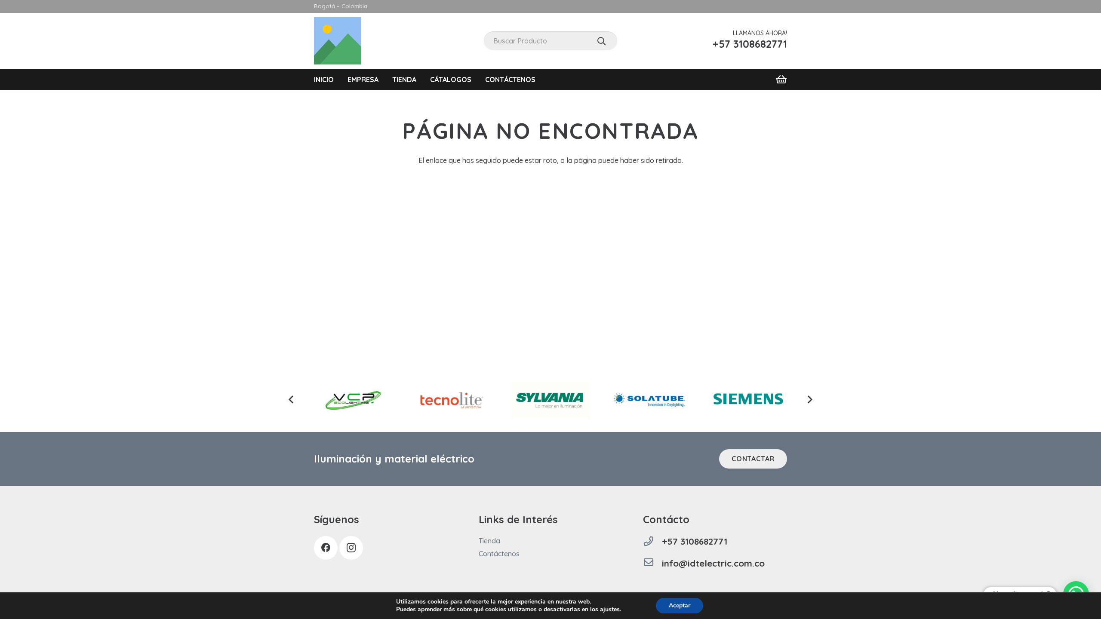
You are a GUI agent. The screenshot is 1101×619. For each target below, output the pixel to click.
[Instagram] (351, 548)
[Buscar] (601, 41)
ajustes (610, 609)
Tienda (489, 540)
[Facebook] (326, 548)
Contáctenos (499, 553)
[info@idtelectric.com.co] (652, 563)
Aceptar (679, 605)
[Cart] (781, 79)
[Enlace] (337, 40)
